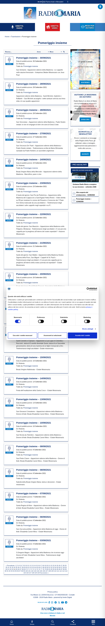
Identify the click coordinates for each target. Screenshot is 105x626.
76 (39, 569)
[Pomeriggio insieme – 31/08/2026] (74, 200)
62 (10, 569)
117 (30, 573)
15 (37, 565)
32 (10, 567)
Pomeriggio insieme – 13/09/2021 (33, 399)
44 (35, 567)
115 (24, 573)
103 (35, 571)
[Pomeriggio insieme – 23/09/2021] (9, 186)
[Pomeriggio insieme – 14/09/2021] (9, 381)
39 (25, 567)
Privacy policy (52, 592)
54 (55, 567)
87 (62, 569)
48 (43, 567)
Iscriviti (85, 154)
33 (12, 567)
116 (27, 573)
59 (66, 567)
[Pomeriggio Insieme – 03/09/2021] (9, 543)
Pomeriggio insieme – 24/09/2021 (33, 159)
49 (45, 567)
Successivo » (44, 573)
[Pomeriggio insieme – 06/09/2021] (9, 520)
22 (51, 565)
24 (55, 565)
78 (43, 569)
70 (27, 569)
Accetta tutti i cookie (82, 335)
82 (51, 569)
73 (33, 569)
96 (18, 571)
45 (37, 567)
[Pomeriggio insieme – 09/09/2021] (9, 449)
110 (55, 571)
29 (65, 565)
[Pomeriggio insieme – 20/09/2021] (9, 277)
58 (64, 567)
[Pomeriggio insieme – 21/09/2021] (9, 246)
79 (45, 569)
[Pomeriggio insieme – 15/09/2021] (9, 360)
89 (66, 569)
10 (27, 565)
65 (16, 569)
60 (6, 569)
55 (57, 567)
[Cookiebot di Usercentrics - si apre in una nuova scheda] (88, 289)
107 (46, 571)
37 (21, 567)
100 (26, 571)
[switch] (41, 321)
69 (25, 569)
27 (61, 565)
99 (24, 571)
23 (53, 565)
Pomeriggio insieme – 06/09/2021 (33, 517)
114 (66, 571)
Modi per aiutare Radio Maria (82, 170)
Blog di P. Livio (42, 602)
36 (18, 567)
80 (47, 569)
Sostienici (85, 82)
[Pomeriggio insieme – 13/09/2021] (9, 402)
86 (59, 569)
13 (33, 565)
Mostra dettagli (87, 329)
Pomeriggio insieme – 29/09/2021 (33, 84)
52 (51, 567)
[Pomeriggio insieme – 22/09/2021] (9, 217)
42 (31, 567)
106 (44, 571)
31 (8, 567)
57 (62, 567)
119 (36, 573)
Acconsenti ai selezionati (52, 335)
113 (63, 571)
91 (8, 571)
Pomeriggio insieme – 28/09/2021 (33, 110)
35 (16, 567)
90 (5, 571)
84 (55, 569)
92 (10, 571)
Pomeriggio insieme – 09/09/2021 (33, 446)
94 (14, 571)
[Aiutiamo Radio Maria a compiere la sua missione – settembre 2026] (85, 175)
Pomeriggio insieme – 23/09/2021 (33, 183)
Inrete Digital (67, 597)
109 (52, 571)
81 (49, 569)
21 (49, 565)
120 (38, 573)
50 (47, 567)
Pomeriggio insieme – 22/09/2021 (33, 214)
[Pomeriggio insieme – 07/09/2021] (9, 496)
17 (41, 565)
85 (57, 569)
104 (38, 571)
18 (43, 565)
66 (18, 569)
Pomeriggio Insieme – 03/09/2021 (33, 540)
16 (39, 565)
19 (45, 565)
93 (12, 571)
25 (57, 565)
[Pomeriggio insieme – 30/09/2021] (9, 61)
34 (14, 567)
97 (20, 571)
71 (29, 569)
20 (47, 565)
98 (22, 571)
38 (23, 567)
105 (41, 571)
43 (33, 567)
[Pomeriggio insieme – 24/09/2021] (9, 162)
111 (58, 571)
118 (33, 573)
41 (29, 567)
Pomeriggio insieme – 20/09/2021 (33, 274)
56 (59, 567)
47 (41, 567)
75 (37, 569)
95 (16, 571)
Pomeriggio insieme (30, 66)
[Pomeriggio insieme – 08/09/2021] (9, 473)
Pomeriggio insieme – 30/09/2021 (33, 58)
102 (32, 571)
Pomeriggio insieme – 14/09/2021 (33, 378)
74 (35, 569)
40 (27, 567)
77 (41, 569)
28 (63, 565)
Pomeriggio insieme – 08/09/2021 (33, 470)
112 (60, 571)
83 (53, 569)
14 (35, 565)
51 (49, 567)
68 (23, 569)
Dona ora (85, 119)
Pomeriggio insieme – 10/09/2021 (33, 423)
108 (49, 571)
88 (64, 569)
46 (39, 567)
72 (31, 569)
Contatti (72, 595)
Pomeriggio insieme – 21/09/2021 (33, 243)
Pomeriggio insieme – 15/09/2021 (33, 357)
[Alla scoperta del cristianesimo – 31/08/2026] (74, 193)
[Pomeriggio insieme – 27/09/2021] (9, 136)
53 (53, 567)
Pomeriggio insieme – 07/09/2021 (33, 493)
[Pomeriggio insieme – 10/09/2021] (9, 426)
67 (21, 569)
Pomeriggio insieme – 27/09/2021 (33, 133)
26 (59, 565)
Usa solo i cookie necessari (22, 335)
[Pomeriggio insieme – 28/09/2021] (9, 113)
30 (6, 567)
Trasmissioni (15, 36)
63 (12, 569)
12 (31, 565)
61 (8, 569)
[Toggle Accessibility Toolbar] (100, 6)
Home (7, 36)
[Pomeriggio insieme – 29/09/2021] (9, 87)
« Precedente (10, 565)
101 (29, 571)
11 (29, 565)
